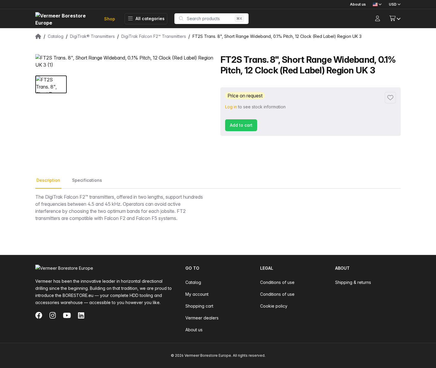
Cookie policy (273, 305)
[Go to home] (65, 18)
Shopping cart (199, 305)
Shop (109, 18)
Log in (231, 106)
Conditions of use (277, 282)
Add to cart (241, 125)
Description (48, 180)
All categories (150, 18)
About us (358, 4)
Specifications (87, 180)
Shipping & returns (353, 282)
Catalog (193, 282)
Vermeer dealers (202, 317)
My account (197, 294)
